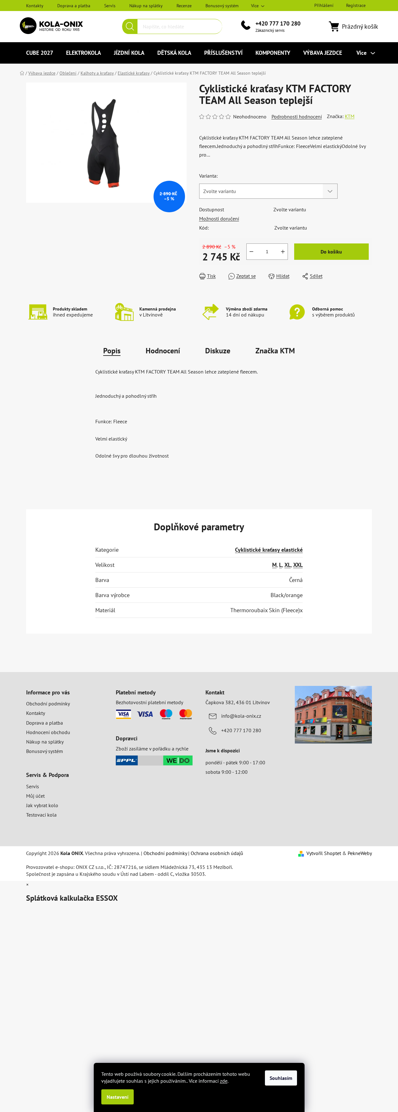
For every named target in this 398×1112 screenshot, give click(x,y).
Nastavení (117, 1097)
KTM (350, 116)
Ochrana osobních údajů (217, 853)
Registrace (356, 5)
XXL (298, 564)
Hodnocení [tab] (163, 351)
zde (223, 1081)
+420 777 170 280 (277, 23)
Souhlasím (281, 1078)
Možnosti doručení (219, 218)
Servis (109, 6)
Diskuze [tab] (217, 351)
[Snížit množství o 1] (251, 251)
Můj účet (35, 796)
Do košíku (331, 251)
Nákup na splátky (146, 6)
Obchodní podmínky (48, 703)
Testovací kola (41, 815)
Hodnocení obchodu (48, 732)
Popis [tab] (112, 351)
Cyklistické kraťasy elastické (269, 549)
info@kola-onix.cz (241, 716)
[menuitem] (39, 53)
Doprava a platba (73, 6)
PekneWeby (360, 853)
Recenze (184, 6)
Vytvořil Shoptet (323, 853)
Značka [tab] (275, 351)
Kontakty (34, 6)
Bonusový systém (221, 6)
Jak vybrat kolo (42, 805)
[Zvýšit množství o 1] (283, 251)
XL (287, 564)
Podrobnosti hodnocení (297, 116)
